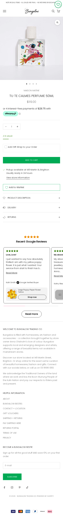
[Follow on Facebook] (4, 487)
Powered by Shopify (45, 496)
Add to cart (31, 160)
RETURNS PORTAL (11, 428)
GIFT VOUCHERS (10, 413)
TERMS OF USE (10, 432)
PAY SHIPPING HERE (12, 423)
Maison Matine (31, 90)
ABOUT (6, 398)
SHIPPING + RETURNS (12, 418)
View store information (18, 177)
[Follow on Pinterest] (19, 487)
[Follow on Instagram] (12, 487)
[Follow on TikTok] (27, 487)
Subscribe (12, 476)
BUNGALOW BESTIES (12, 403)
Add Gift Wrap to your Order (22, 147)
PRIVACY (7, 437)
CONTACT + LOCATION (14, 408)
